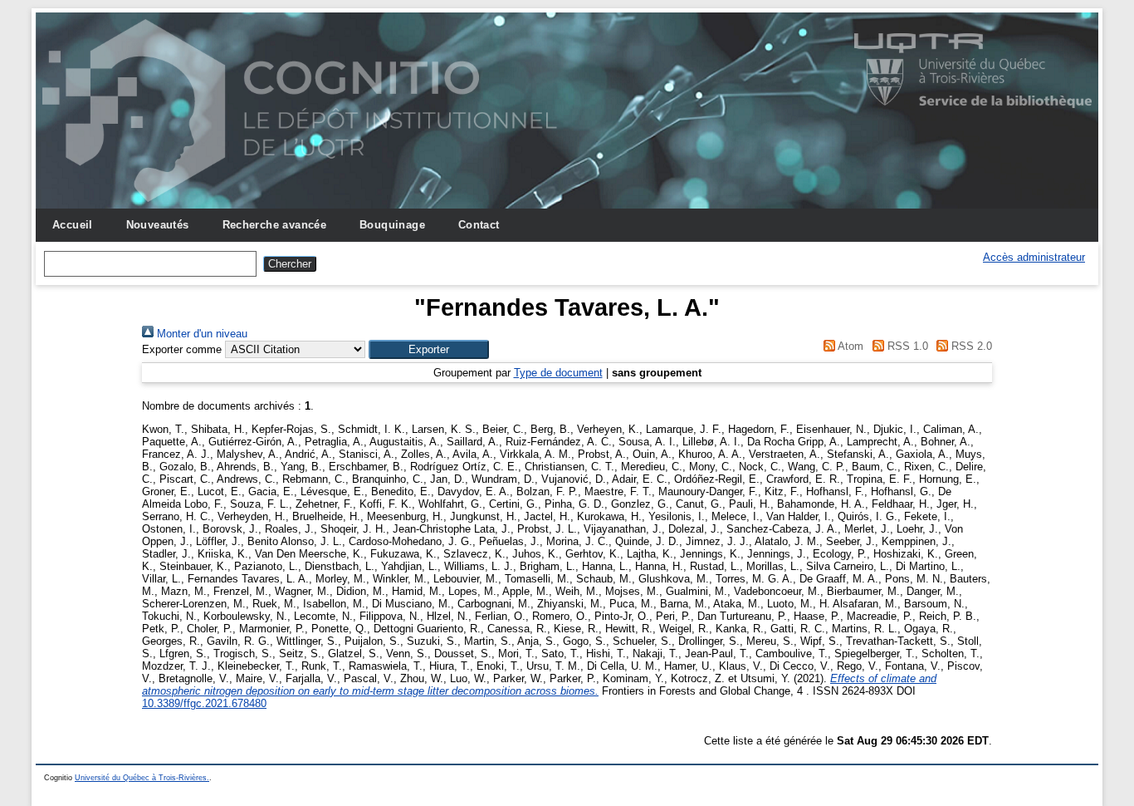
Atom (849, 346)
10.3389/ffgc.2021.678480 (204, 703)
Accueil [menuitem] (72, 225)
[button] (429, 349)
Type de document (558, 372)
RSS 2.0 (970, 346)
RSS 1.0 (905, 346)
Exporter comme (182, 349)
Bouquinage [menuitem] (392, 225)
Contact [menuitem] (479, 225)
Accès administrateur (1034, 257)
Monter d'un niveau (200, 333)
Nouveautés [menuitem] (157, 225)
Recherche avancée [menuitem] (274, 225)
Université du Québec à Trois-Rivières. (142, 778)
